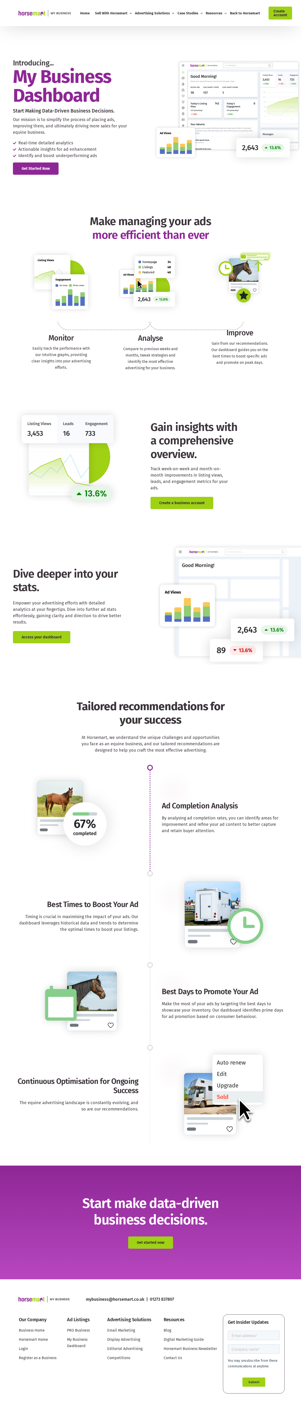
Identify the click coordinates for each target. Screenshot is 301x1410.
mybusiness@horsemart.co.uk (115, 1299)
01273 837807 (162, 1299)
